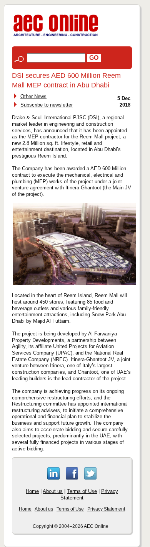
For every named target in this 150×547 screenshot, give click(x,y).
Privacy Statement (106, 509)
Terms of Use (82, 491)
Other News (33, 96)
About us (53, 491)
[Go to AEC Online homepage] (56, 36)
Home (32, 491)
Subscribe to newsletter (46, 105)
